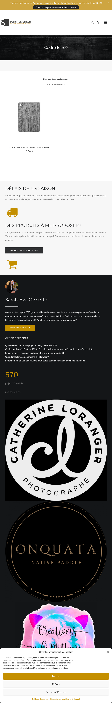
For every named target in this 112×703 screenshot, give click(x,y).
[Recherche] (91, 22)
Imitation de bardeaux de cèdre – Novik (29, 147)
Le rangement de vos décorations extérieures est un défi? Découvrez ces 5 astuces (45, 360)
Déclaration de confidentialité (61, 699)
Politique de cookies (40, 699)
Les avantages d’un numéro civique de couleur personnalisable (35, 353)
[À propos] (56, 305)
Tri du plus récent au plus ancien (55, 79)
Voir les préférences (56, 692)
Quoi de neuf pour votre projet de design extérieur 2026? (31, 345)
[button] (107, 652)
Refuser (56, 684)
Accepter (56, 676)
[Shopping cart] (96, 22)
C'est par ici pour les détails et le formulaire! (56, 7)
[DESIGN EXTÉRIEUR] (16, 22)
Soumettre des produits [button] (24, 250)
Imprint (77, 699)
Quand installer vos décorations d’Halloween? (27, 357)
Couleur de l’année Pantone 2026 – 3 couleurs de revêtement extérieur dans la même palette (49, 349)
